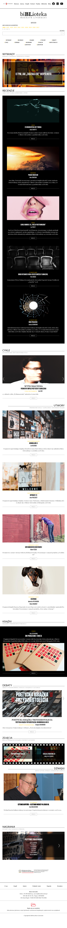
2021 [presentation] (22, 27)
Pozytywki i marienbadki (33, 839)
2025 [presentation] (7, 27)
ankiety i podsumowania (26, 725)
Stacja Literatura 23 (49, 754)
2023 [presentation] (15, 27)
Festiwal (32, 4)
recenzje (20, 40)
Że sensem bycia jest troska (33, 127)
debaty (54, 40)
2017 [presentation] (37, 27)
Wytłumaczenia (33, 386)
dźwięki (17, 42)
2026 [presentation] (3, 27)
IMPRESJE (33, 173)
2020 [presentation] (26, 27)
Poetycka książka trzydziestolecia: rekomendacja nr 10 (32, 722)
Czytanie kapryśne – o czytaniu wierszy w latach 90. (33, 805)
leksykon (40, 44)
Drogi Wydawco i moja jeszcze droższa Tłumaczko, (33, 274)
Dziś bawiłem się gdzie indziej (33, 547)
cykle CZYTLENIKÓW (31, 391)
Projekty (38, 4)
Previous (8, 73)
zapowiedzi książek (34, 441)
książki (32, 40)
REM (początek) (33, 322)
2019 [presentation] (30, 27)
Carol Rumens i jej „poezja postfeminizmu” (33, 225)
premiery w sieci (33, 545)
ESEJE (33, 125)
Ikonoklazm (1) (33, 443)
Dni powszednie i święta (33, 636)
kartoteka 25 (53, 42)
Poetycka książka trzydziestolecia (32, 720)
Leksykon (28, 44)
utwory (43, 40)
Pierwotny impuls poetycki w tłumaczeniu (33, 389)
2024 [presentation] (11, 27)
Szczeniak (33, 599)
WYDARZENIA (33, 802)
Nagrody (49, 886)
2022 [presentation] (18, 27)
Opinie (25, 886)
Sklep (49, 4)
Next (59, 73)
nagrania (29, 42)
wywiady (8, 40)
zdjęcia (40, 42)
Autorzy (22, 4)
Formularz (60, 886)
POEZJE (33, 631)
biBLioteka (44, 4)
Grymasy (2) (33, 495)
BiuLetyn (16, 4)
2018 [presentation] (34, 27)
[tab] (4, 27)
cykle (6, 42)
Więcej (33, 138)
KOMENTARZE (33, 272)
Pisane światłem (33, 175)
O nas (6, 886)
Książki (27, 4)
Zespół (15, 886)
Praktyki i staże (37, 886)
